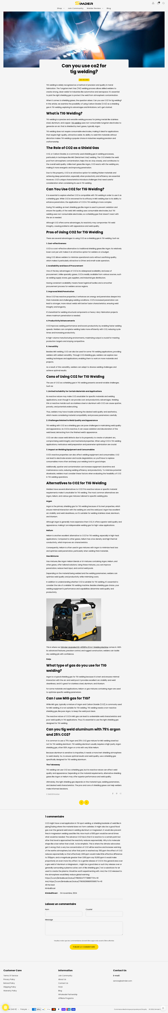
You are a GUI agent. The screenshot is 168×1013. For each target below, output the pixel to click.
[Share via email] (121, 794)
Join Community (75, 8)
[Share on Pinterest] (117, 794)
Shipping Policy (9, 987)
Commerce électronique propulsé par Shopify (130, 1009)
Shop (59, 8)
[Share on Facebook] (113, 794)
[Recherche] (163, 3)
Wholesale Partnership (67, 994)
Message (49, 919)
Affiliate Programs (66, 998)
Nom (47, 909)
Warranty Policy (10, 990)
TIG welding (76, 123)
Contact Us (63, 983)
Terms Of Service (10, 975)
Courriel (89, 909)
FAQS (60, 987)
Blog (109, 8)
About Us (62, 979)
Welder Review (94, 8)
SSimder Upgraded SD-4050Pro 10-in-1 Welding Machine (84, 647)
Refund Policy (9, 983)
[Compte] (153, 3)
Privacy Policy (9, 979)
